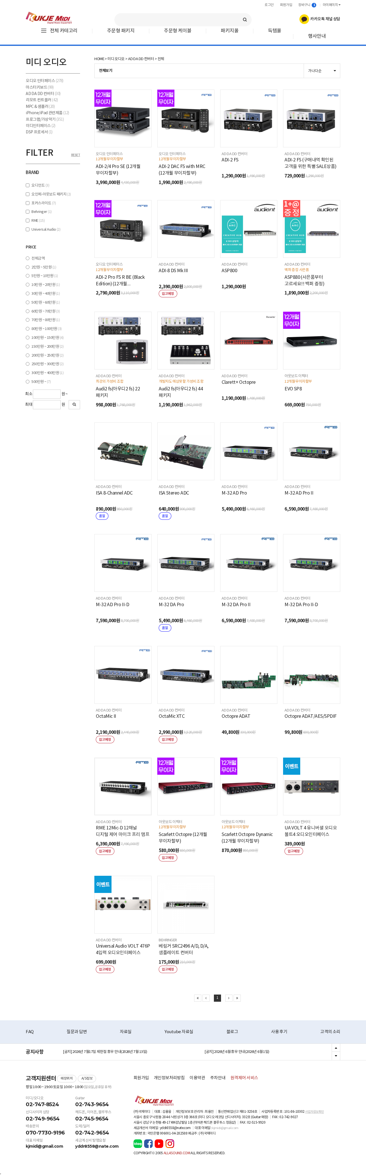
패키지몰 (229, 31)
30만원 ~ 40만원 (45, 294)
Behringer (41, 212)
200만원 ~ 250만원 (47, 355)
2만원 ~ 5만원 (43, 267)
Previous (336, 1048)
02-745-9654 (92, 1119)
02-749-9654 (43, 1119)
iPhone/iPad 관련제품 (47, 113)
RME (38, 221)
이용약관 (197, 1078)
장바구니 (306, 5)
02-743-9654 (92, 1104)
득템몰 (274, 31)
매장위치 (67, 1078)
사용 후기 (279, 1031)
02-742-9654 (92, 1133)
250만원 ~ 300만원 (47, 364)
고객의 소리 (330, 1031)
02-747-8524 (42, 1104)
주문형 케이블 (177, 31)
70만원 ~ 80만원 (45, 320)
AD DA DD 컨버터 (43, 94)
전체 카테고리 (63, 31)
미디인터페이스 (40, 126)
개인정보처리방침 (169, 1078)
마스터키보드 (39, 87)
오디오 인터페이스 (44, 81)
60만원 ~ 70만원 (45, 311)
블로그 (232, 1031)
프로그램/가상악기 (45, 119)
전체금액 (38, 258)
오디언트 (40, 185)
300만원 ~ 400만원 (47, 373)
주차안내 (218, 1078)
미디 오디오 (116, 59)
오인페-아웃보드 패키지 (51, 194)
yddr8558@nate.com (97, 1146)
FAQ (30, 1031)
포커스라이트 (43, 203)
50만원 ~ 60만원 (45, 303)
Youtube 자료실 (178, 1031)
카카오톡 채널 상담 (324, 19)
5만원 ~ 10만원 (44, 276)
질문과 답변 (77, 1031)
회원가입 (286, 5)
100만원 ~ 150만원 (47, 338)
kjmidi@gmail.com (44, 1146)
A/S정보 (87, 1078)
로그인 (269, 5)
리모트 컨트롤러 (42, 100)
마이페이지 (331, 5)
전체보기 (105, 70)
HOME (99, 59)
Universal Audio (45, 230)
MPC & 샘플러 (40, 106)
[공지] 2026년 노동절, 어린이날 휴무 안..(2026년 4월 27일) (246, 1053)
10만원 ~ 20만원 (45, 285)
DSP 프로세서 (39, 132)
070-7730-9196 (45, 1133)
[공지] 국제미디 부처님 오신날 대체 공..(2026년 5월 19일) (104, 1053)
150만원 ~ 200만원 (47, 347)
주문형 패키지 (120, 31)
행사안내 (317, 36)
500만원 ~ (41, 382)
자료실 (126, 1031)
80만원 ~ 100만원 (46, 329)
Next (336, 1056)
